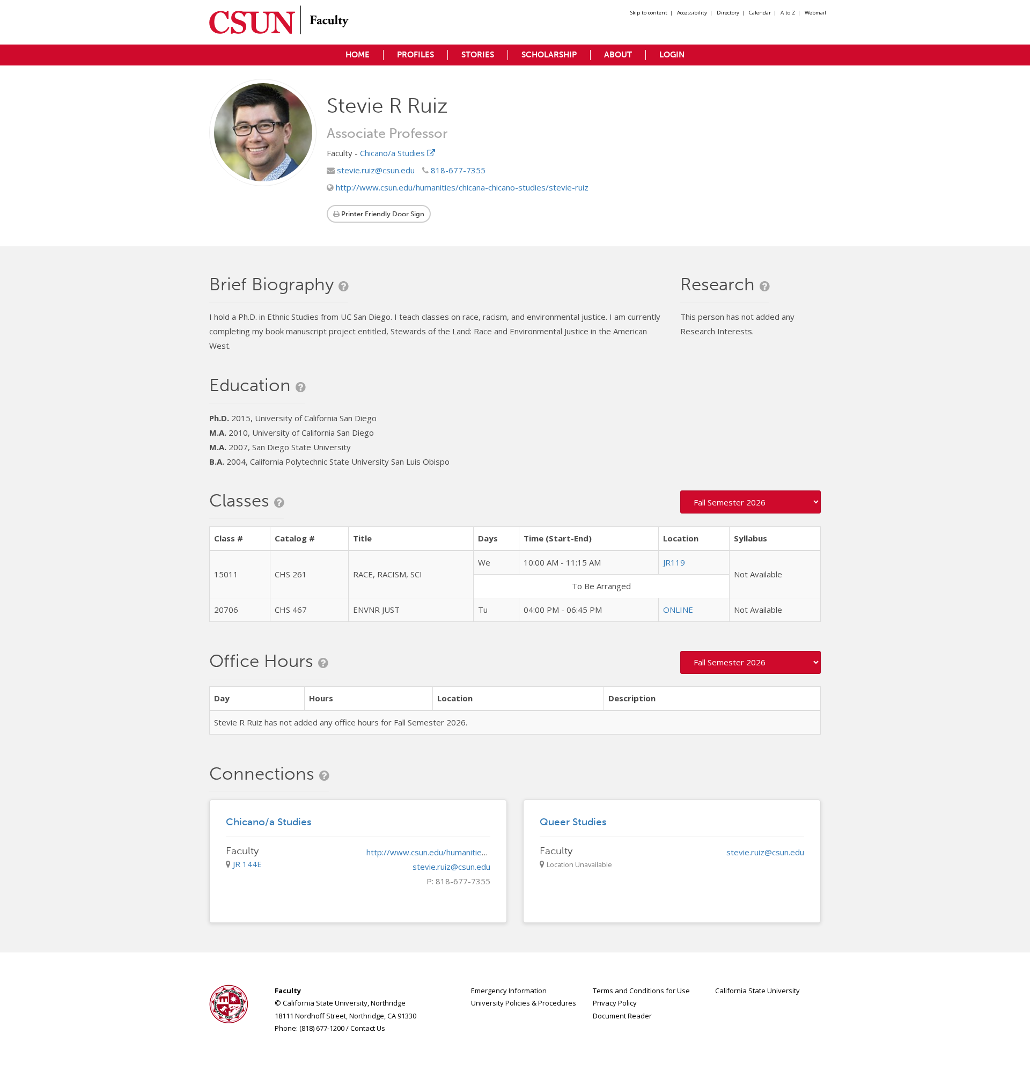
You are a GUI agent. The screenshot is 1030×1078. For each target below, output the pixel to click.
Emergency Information (509, 990)
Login (672, 55)
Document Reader (622, 1016)
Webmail (815, 12)
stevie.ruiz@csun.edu (375, 170)
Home (357, 55)
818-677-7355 (457, 170)
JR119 (674, 562)
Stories (477, 55)
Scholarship (549, 55)
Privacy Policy (615, 1003)
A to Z (788, 12)
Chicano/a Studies (393, 153)
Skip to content (648, 12)
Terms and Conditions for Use (641, 990)
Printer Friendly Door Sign (382, 214)
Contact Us (367, 1028)
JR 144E (247, 864)
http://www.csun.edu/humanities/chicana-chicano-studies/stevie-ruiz (461, 187)
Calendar (760, 12)
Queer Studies (573, 822)
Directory (728, 12)
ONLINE (678, 609)
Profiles (415, 55)
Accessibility (692, 12)
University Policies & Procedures (523, 1003)
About (618, 55)
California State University (757, 990)
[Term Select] (750, 502)
